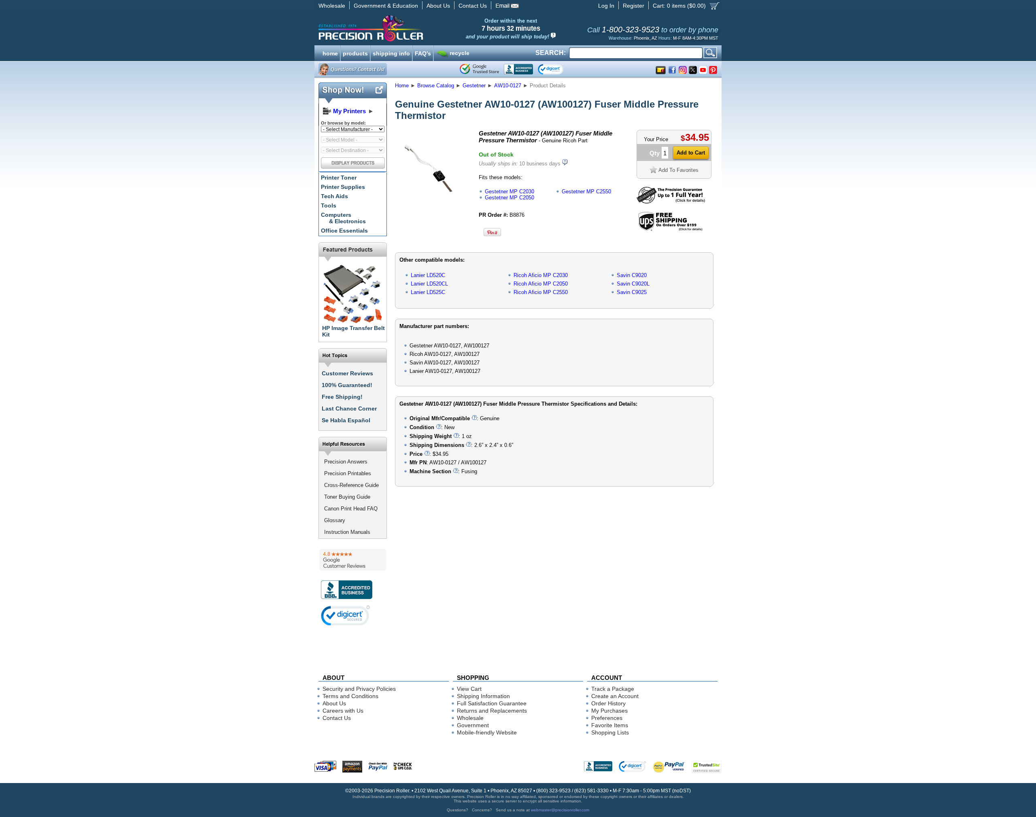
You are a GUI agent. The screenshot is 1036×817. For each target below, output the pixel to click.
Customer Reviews (347, 373)
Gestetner (474, 86)
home (330, 52)
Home (402, 86)
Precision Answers (345, 462)
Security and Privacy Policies (359, 689)
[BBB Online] (518, 69)
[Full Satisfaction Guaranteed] (671, 202)
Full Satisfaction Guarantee (491, 703)
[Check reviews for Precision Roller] (352, 560)
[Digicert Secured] (345, 615)
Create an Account (615, 696)
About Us (438, 5)
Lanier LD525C (428, 292)
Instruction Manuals (347, 532)
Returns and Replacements (492, 710)
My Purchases (609, 710)
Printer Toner (339, 177)
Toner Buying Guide (347, 497)
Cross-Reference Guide (351, 485)
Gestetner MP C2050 (509, 198)
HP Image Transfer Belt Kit (353, 331)
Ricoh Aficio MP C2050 (541, 284)
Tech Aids (334, 196)
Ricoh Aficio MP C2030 (541, 275)
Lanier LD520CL (429, 284)
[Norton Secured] (557, 69)
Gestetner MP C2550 (586, 191)
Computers (343, 218)
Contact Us (473, 5)
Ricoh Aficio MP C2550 (541, 292)
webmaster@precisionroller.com (560, 810)
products (355, 52)
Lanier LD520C (428, 275)
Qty (655, 153)
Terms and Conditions (350, 696)
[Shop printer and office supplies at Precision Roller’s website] (413, 28)
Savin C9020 (632, 275)
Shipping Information (483, 696)
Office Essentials (344, 230)
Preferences (606, 718)
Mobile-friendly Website (487, 732)
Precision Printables (347, 473)
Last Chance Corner (349, 408)
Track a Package (612, 689)
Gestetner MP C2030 (509, 191)
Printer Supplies (343, 187)
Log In (606, 5)
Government (473, 725)
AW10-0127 (507, 86)
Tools (328, 205)
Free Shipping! (342, 397)
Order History (608, 703)
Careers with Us (343, 710)
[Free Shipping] (670, 229)
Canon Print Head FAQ (351, 509)
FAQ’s (423, 52)
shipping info (391, 52)
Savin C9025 (632, 292)
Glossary (334, 520)
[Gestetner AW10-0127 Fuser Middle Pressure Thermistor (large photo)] (434, 202)
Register (633, 5)
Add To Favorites (678, 170)
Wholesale (331, 5)
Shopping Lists (610, 732)
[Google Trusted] (479, 69)
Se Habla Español (346, 420)
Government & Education (386, 5)
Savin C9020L (633, 284)
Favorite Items (609, 725)
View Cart (469, 689)
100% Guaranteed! (347, 385)
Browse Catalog (435, 86)
